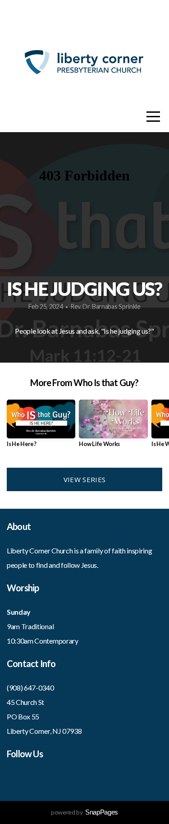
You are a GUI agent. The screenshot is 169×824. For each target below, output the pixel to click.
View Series (84, 479)
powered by (84, 812)
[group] (41, 427)
